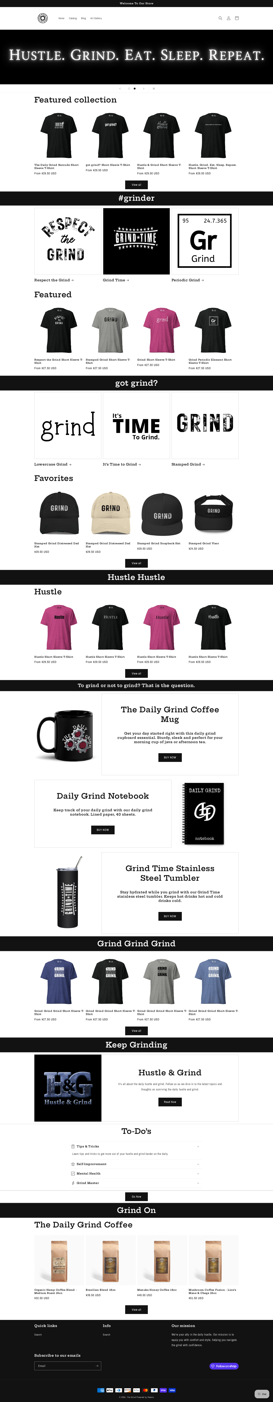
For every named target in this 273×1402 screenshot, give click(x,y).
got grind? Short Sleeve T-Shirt (108, 164)
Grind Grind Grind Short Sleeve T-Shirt (59, 1012)
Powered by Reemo (145, 1397)
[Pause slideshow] (153, 88)
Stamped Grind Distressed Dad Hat (56, 545)
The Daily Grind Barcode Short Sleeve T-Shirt (56, 166)
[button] (220, 18)
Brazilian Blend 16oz (101, 1289)
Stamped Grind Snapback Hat (159, 543)
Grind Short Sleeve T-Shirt (156, 359)
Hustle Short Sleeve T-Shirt (53, 656)
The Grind (131, 1397)
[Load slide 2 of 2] (134, 88)
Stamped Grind (186, 464)
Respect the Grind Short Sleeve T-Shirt (58, 361)
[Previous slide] (120, 88)
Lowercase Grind (51, 464)
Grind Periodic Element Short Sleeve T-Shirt (210, 361)
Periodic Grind (186, 280)
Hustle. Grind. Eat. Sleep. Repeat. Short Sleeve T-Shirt (213, 166)
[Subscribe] (97, 1366)
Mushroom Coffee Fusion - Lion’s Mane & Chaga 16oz (212, 1291)
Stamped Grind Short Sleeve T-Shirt (108, 361)
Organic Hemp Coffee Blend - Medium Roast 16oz (55, 1291)
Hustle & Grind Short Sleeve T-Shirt (159, 166)
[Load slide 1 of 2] (129, 88)
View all (136, 185)
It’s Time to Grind (120, 464)
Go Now (136, 1196)
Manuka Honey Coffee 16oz (157, 1289)
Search (38, 1334)
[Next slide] (144, 88)
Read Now (170, 1102)
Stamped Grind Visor (204, 543)
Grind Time (114, 280)
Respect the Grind (52, 280)
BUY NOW (170, 757)
